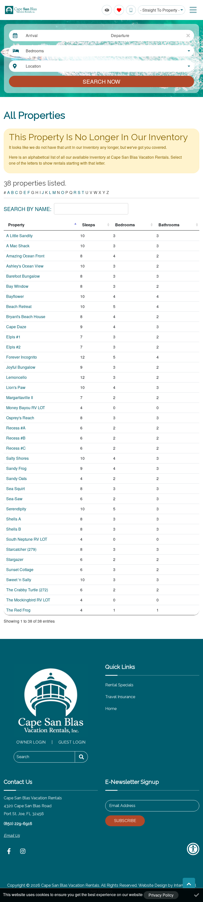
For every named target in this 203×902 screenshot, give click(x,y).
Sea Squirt (15, 488)
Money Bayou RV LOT (25, 407)
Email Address (122, 805)
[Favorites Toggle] (119, 10)
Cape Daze (16, 326)
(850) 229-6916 (18, 823)
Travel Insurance (120, 696)
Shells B (13, 529)
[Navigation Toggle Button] (193, 10)
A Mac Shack (17, 246)
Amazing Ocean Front (25, 256)
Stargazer (14, 559)
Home (111, 708)
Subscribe (125, 820)
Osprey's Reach (20, 418)
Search (23, 756)
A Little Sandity (19, 235)
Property (16, 225)
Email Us (12, 835)
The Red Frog (18, 610)
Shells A (13, 519)
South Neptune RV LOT (26, 539)
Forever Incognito (21, 357)
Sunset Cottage (19, 569)
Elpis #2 (13, 347)
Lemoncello (16, 377)
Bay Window (17, 286)
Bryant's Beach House (25, 316)
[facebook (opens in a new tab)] (10, 851)
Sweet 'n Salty (18, 579)
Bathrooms (168, 225)
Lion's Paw (15, 387)
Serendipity (16, 509)
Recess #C (16, 448)
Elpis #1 (13, 337)
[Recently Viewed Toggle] (107, 10)
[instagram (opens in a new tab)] (23, 851)
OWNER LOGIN (31, 742)
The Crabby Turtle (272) (27, 590)
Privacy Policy (161, 895)
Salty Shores (17, 458)
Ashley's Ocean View (25, 266)
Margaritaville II (19, 397)
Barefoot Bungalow (23, 276)
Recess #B (15, 438)
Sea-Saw (14, 498)
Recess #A (15, 428)
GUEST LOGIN (71, 742)
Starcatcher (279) (21, 549)
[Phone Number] (131, 10)
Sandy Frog (16, 468)
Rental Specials (119, 685)
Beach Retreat (18, 306)
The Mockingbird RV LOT (28, 600)
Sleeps (88, 225)
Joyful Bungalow (20, 367)
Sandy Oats (16, 478)
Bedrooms (125, 225)
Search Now (101, 81)
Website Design (152, 885)
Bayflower (15, 296)
